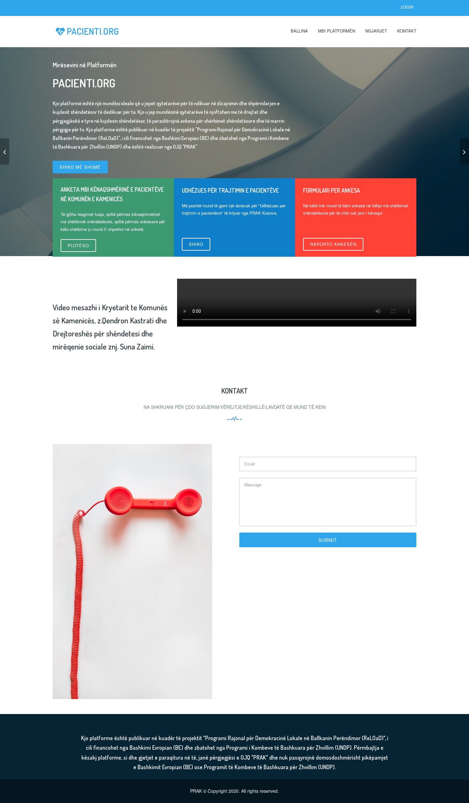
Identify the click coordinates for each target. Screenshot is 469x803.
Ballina (299, 31)
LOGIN (407, 7)
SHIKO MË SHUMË (80, 167)
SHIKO (196, 244)
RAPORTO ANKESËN (333, 244)
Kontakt (406, 31)
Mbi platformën (336, 31)
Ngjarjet (376, 31)
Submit (327, 540)
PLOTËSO (78, 245)
